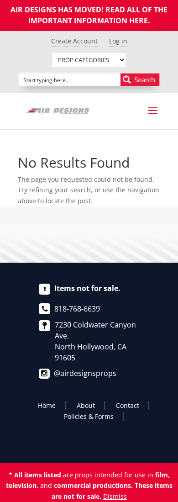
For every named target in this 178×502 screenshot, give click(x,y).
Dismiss (115, 496)
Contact (127, 405)
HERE (138, 21)
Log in (118, 41)
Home (47, 405)
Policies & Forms (89, 416)
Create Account (74, 41)
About (86, 405)
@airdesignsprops (85, 373)
